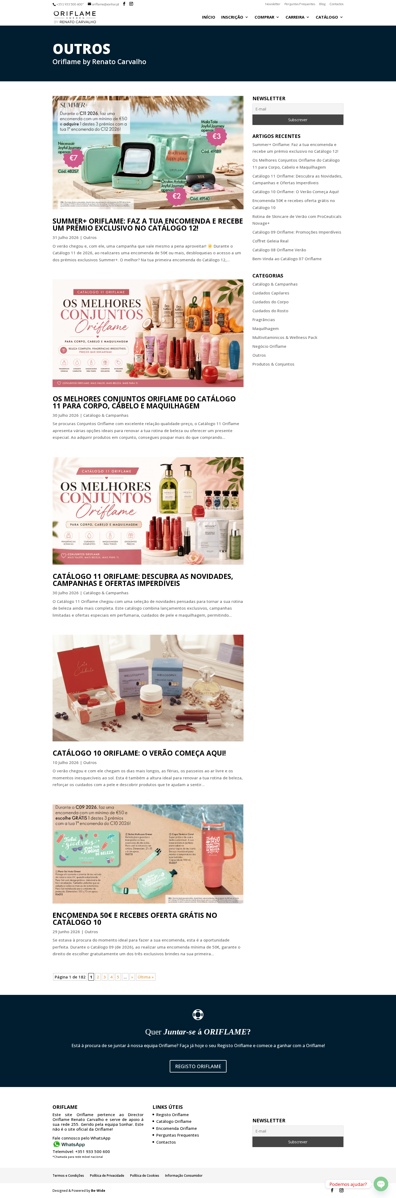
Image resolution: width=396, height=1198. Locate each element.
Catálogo (327, 17)
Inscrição (232, 17)
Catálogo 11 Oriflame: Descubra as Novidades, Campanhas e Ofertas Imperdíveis (143, 579)
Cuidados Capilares (270, 293)
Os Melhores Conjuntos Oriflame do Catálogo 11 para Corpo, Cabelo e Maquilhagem (144, 402)
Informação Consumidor (184, 1175)
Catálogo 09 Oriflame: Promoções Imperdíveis (296, 232)
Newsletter (272, 4)
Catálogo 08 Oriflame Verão (279, 249)
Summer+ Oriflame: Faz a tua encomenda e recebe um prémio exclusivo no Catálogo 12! (148, 224)
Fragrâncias (263, 319)
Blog (322, 4)
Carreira (295, 17)
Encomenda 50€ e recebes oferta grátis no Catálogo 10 (135, 918)
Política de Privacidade (107, 1175)
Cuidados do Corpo (270, 301)
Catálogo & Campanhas (105, 415)
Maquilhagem (265, 328)
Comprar (264, 17)
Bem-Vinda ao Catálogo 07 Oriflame (287, 258)
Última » (146, 977)
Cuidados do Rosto (270, 310)
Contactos (336, 4)
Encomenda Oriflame (176, 1128)
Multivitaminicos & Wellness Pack (284, 337)
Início (208, 17)
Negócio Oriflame (269, 346)
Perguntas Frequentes (299, 4)
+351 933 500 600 (92, 1151)
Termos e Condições (68, 1175)
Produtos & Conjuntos (273, 364)
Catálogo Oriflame (174, 1121)
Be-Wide (98, 1190)
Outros (90, 237)
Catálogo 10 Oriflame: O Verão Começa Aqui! (139, 753)
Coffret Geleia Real (270, 241)
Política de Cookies (144, 1175)
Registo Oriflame (198, 1066)
